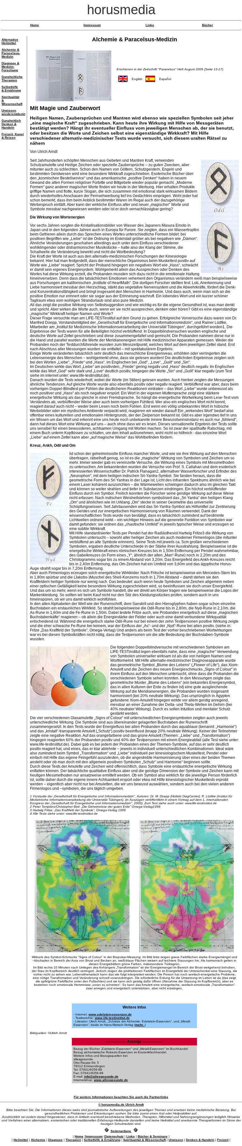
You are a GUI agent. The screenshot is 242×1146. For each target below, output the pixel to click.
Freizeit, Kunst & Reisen (13, 135)
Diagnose (55, 1140)
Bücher (207, 25)
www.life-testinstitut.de (112, 1018)
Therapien (73, 1140)
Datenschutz (114, 1136)
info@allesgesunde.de (101, 1076)
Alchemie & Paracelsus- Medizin (11, 53)
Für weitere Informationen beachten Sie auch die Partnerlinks (121, 1097)
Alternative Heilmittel (10, 41)
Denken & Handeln (200, 1140)
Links (150, 25)
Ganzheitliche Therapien (12, 78)
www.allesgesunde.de (111, 1080)
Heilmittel (21, 1140)
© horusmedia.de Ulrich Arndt (121, 1104)
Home (34, 25)
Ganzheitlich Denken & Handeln (11, 124)
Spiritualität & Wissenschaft (144, 1140)
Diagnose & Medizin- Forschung (10, 66)
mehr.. (140, 1025)
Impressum (92, 25)
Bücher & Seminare (153, 1136)
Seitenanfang (121, 1131)
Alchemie (38, 1140)
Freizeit (222, 1140)
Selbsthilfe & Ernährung (11, 88)
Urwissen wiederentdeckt (13, 112)
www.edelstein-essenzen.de (110, 1014)
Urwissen (176, 1140)
